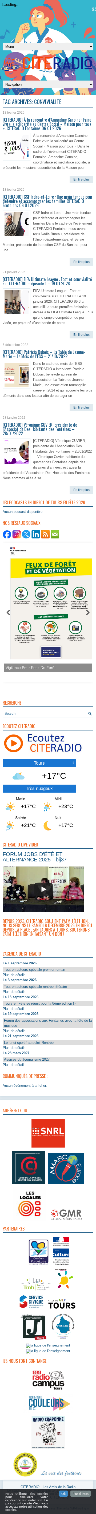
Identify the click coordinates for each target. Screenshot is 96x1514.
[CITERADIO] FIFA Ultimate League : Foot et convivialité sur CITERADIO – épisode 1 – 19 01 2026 (47, 281)
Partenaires (14, 1228)
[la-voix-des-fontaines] (61, 1477)
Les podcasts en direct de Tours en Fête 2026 (44, 502)
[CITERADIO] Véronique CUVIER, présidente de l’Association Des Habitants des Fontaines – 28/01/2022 (40, 429)
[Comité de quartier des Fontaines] (25, 1477)
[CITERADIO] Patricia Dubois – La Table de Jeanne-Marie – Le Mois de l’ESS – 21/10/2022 (44, 354)
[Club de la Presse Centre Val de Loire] (29, 1184)
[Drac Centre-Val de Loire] (38, 1266)
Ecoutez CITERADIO (19, 726)
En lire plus (81, 179)
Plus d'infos (81, 1494)
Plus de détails (14, 975)
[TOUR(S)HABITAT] (36, 1291)
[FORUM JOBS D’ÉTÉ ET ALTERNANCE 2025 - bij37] (43, 889)
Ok (63, 1494)
